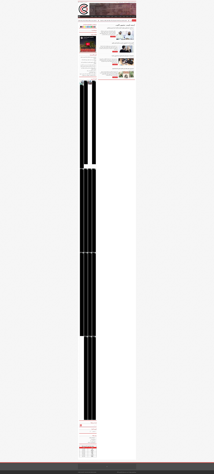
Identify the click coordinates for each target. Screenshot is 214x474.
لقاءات (99, 16)
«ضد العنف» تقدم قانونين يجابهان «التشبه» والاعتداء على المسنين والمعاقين (120, 27)
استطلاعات (108, 16)
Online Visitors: (92, 437)
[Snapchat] (82, 2)
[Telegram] (81, 2)
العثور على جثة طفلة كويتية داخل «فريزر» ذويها (87, 73)
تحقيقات (115, 16)
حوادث (120, 16)
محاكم (127, 16)
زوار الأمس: (93, 440)
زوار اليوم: (93, 439)
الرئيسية (125, 2)
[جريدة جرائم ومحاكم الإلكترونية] (107, 9)
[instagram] (83, 2)
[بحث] (81, 425)
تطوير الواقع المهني (92, 72)
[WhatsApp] (79, 2)
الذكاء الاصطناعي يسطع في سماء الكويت (88, 75)
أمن (130, 16)
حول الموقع (121, 2)
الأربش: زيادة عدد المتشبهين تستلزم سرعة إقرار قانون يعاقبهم (123, 42)
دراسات (103, 16)
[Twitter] (85, 2)
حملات (124, 16)
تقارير (112, 16)
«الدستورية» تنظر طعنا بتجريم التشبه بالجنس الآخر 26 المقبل (123, 68)
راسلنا (117, 2)
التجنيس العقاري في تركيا (91, 70)
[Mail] (78, 2)
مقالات (92, 16)
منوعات (95, 16)
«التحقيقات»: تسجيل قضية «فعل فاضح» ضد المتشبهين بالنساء (123, 55)
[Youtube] (84, 2)
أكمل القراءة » (113, 36)
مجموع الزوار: (93, 442)
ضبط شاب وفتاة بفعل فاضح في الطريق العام (88, 66)
